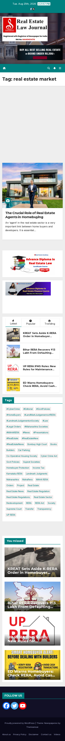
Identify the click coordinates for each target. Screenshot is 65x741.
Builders (10, 450)
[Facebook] (6, 705)
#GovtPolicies (43, 409)
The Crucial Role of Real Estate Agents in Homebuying (30, 215)
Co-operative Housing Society (21, 456)
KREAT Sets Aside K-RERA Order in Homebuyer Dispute (39, 336)
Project (20, 485)
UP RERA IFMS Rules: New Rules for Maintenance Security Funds (39, 369)
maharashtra (12, 479)
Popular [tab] (31, 323)
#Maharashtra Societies (36, 426)
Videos (57, 734)
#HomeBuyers (13, 415)
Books (53, 444)
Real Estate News (15, 491)
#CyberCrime (13, 409)
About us (6, 734)
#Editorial (28, 409)
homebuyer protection (17, 467)
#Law (45, 420)
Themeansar (32, 727)
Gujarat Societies (31, 462)
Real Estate (33, 485)
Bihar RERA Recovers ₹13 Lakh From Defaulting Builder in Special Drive (39, 352)
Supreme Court (14, 509)
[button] (48, 68)
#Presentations (40, 432)
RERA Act (39, 503)
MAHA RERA (42, 479)
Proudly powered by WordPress (20, 723)
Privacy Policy (19, 734)
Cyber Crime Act (49, 456)
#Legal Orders (13, 426)
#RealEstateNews (15, 444)
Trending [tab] (50, 323)
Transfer (29, 509)
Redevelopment (14, 503)
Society (51, 503)
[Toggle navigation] (60, 68)
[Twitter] (14, 705)
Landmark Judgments (36, 473)
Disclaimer (34, 734)
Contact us (46, 734)
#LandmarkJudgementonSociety (22, 420)
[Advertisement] (32, 119)
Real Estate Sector (43, 497)
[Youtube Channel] (22, 705)
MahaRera (27, 479)
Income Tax (38, 467)
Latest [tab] (13, 323)
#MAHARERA (12, 432)
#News (26, 432)
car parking (24, 450)
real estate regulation (38, 491)
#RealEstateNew (30, 438)
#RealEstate (12, 438)
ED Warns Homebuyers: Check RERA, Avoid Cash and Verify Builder (39, 386)
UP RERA (10, 514)
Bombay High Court (37, 444)
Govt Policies (13, 462)
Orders (9, 485)
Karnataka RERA (14, 473)
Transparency (44, 509)
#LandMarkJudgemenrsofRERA (39, 415)
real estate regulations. (18, 497)
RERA (28, 503)
